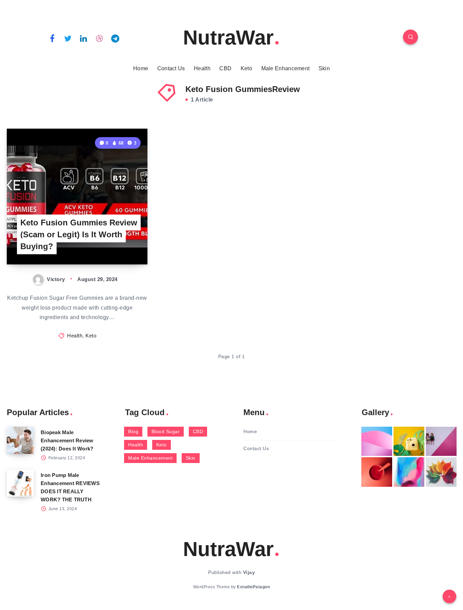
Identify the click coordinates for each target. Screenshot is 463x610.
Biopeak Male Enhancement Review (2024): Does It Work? (67, 440)
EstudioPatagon (253, 587)
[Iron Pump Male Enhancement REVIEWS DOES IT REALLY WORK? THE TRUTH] (20, 483)
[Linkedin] (83, 38)
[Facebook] (52, 38)
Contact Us (171, 68)
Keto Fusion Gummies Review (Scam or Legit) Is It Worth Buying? (78, 234)
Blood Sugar (166, 431)
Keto (246, 68)
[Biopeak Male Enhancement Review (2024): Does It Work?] (20, 440)
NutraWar (228, 37)
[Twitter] (68, 38)
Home (140, 68)
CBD (225, 68)
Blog (133, 431)
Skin (324, 68)
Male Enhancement (285, 68)
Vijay (249, 572)
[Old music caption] (441, 441)
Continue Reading (115, 244)
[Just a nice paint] (409, 471)
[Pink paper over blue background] (376, 441)
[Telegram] (115, 38)
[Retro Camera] (409, 441)
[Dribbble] (99, 38)
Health (202, 68)
